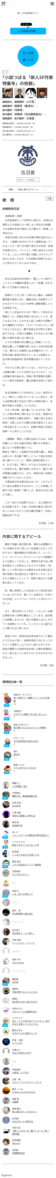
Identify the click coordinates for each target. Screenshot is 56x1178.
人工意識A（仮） (20, 786)
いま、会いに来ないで (22, 893)
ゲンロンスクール (3, 3)
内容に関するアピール (28, 189)
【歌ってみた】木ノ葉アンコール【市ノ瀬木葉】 (30, 1132)
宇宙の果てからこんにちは (24, 991)
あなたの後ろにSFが (21, 1052)
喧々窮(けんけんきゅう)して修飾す (30, 727)
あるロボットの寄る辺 (22, 1121)
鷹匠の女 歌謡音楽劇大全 (24, 796)
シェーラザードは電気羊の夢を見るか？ (31, 835)
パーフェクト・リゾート (23, 942)
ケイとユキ (17, 1043)
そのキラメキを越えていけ (24, 1033)
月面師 (15, 1101)
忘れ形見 (16, 805)
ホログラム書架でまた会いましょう (30, 714)
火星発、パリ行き (20, 1072)
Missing (16, 1143)
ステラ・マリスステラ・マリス (26, 1082)
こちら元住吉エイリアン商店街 (26, 864)
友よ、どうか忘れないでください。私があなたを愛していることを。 (31, 1022)
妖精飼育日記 (18, 1153)
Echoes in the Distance (23, 1092)
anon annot (18, 962)
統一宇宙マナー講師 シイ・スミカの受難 (32, 699)
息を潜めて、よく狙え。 (23, 933)
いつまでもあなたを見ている (25, 854)
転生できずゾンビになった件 (25, 844)
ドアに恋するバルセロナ (25, 767)
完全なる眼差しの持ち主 (23, 815)
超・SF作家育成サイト (28, 13)
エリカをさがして (20, 874)
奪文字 (17, 754)
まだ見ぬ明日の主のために (26, 741)
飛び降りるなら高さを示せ (24, 1001)
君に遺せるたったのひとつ (24, 1111)
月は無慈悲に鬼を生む (22, 913)
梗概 (11, 189)
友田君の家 (17, 825)
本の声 (15, 982)
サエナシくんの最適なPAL (24, 1011)
